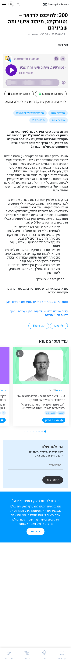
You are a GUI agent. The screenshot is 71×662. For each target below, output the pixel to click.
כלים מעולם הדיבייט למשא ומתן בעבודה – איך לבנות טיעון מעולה (39, 313)
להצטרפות (53, 480)
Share (36, 326)
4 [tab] (36, 431)
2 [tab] (42, 431)
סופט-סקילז (38, 120)
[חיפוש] (18, 4)
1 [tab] (45, 432)
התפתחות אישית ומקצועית (30, 112)
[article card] (41, 365)
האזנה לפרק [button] (52, 420)
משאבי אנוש (58, 120)
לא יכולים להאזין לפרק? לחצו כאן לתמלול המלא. (35, 102)
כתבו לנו (35, 531)
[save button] (19, 353)
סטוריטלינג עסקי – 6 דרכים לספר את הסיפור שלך (36, 302)
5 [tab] (33, 431)
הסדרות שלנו (58, 112)
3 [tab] (39, 431)
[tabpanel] (41, 386)
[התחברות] (11, 4)
